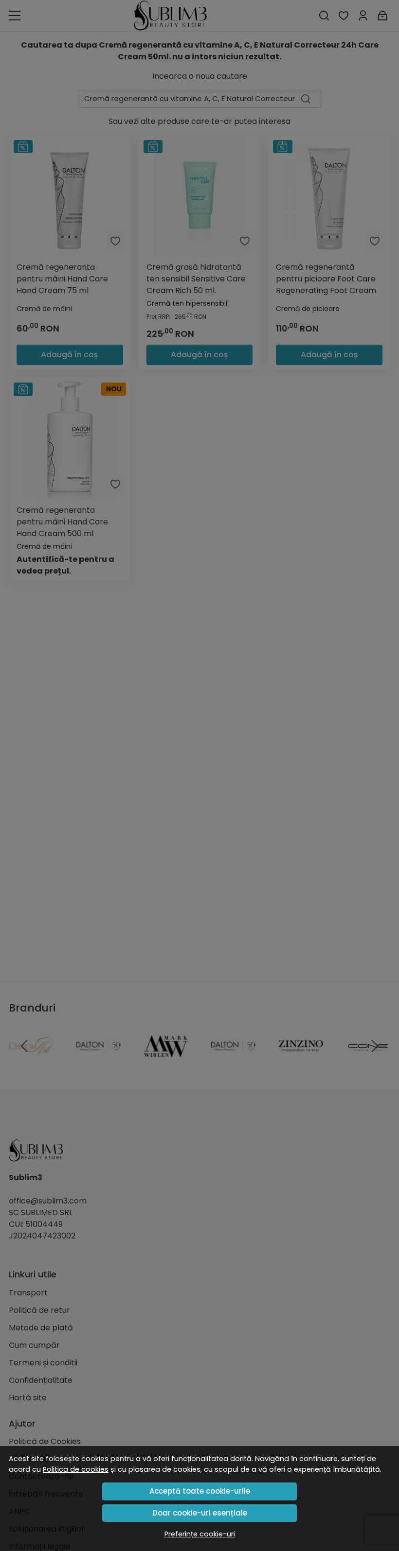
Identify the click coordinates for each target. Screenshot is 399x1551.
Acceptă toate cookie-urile (199, 1491)
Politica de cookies (76, 1469)
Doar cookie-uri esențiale (199, 1513)
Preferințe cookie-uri (199, 1534)
